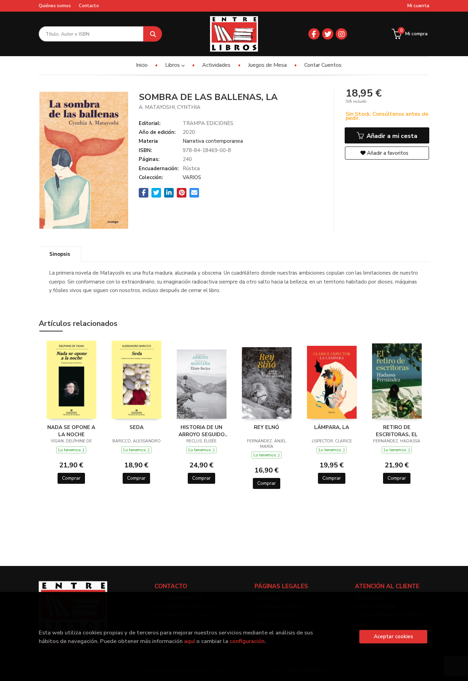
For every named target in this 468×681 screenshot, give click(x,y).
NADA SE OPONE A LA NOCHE (71, 431)
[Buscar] (152, 34)
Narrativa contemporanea (213, 141)
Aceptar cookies (393, 636)
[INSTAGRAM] (341, 34)
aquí (189, 641)
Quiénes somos (55, 6)
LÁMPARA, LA (331, 427)
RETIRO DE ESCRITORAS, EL (397, 431)
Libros (173, 65)
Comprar (71, 478)
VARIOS (192, 177)
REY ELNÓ (266, 427)
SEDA (137, 427)
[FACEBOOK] (314, 34)
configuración (247, 641)
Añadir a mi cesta (391, 136)
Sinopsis (59, 254)
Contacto (89, 6)
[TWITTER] (327, 34)
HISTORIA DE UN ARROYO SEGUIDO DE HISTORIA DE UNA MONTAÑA (201, 431)
